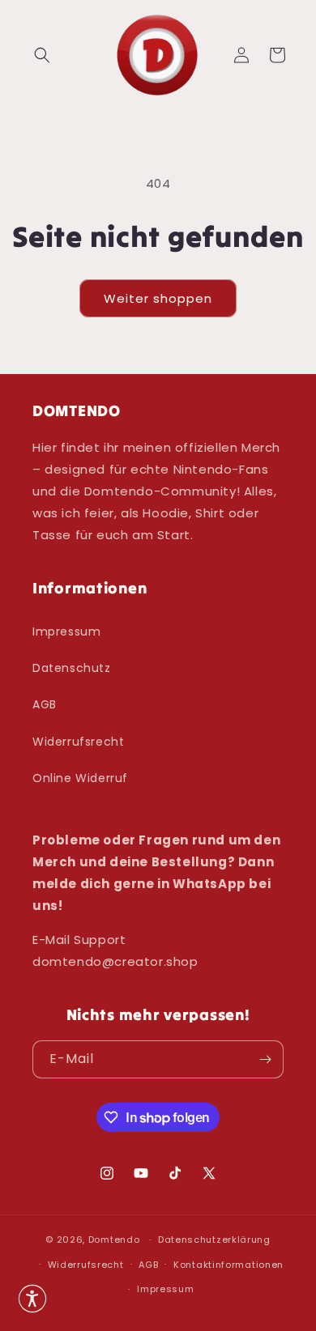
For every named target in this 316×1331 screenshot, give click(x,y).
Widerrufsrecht (78, 742)
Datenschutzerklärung (214, 1239)
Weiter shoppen (158, 298)
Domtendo (114, 1239)
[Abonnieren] (265, 1059)
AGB (44, 704)
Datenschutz (71, 668)
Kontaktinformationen (228, 1264)
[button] (42, 55)
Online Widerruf (80, 778)
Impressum (66, 631)
